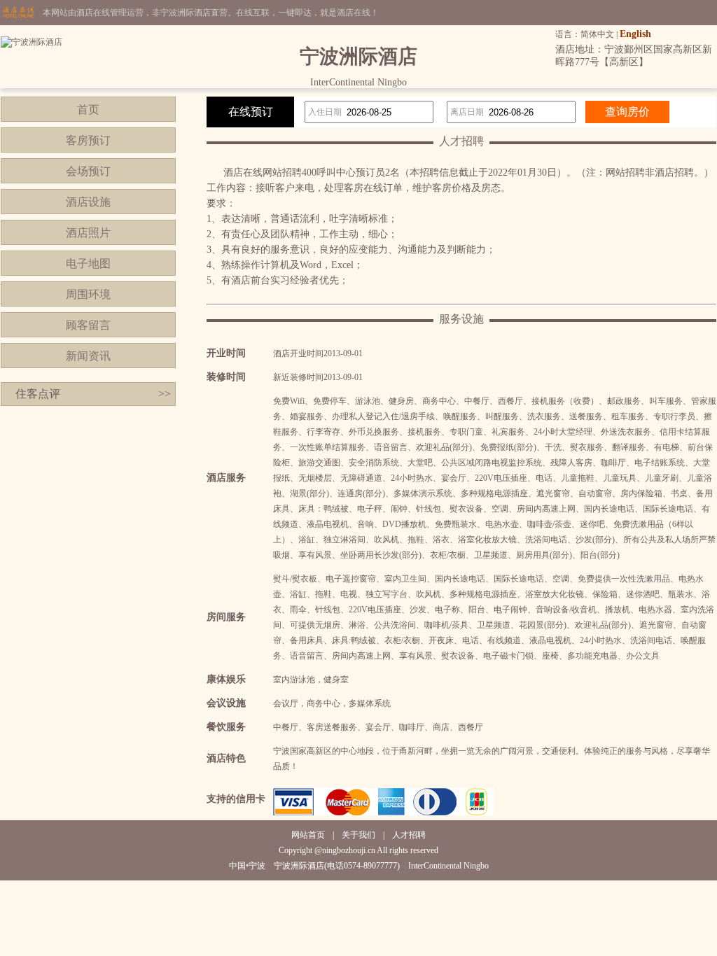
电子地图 (88, 263)
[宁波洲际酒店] (31, 42)
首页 (88, 109)
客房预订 (88, 140)
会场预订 (88, 171)
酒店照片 (88, 233)
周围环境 (88, 294)
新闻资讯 (88, 356)
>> (164, 394)
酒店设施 (88, 202)
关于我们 (358, 835)
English (635, 34)
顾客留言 (88, 325)
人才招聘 (409, 835)
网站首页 (308, 835)
